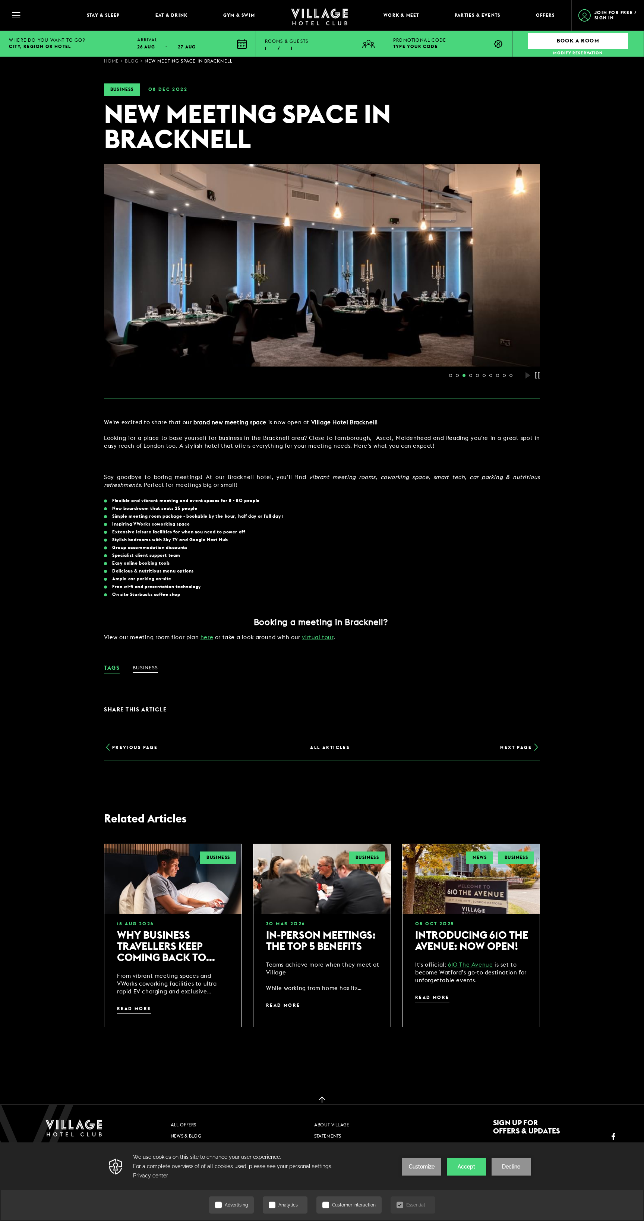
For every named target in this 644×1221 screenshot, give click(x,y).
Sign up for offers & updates (526, 1127)
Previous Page (135, 747)
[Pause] (537, 375)
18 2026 (135, 924)
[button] (192, 44)
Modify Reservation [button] (578, 53)
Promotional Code (419, 40)
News (480, 857)
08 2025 (434, 924)
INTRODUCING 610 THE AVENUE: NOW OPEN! (471, 941)
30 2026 (285, 924)
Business (122, 89)
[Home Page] (319, 15)
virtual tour (317, 637)
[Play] (527, 375)
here (207, 637)
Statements (327, 1136)
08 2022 (167, 89)
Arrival (147, 40)
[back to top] (322, 1099)
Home (111, 61)
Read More (134, 1008)
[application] (322, 1181)
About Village (332, 1125)
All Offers (183, 1125)
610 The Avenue (470, 965)
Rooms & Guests (286, 41)
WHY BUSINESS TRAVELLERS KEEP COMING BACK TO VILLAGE (161, 946)
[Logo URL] (73, 1128)
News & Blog (186, 1136)
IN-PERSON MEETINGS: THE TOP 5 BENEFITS (321, 941)
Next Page (516, 747)
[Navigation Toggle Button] (41, 15)
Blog (131, 61)
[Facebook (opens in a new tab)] (613, 1136)
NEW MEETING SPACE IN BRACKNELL (189, 61)
